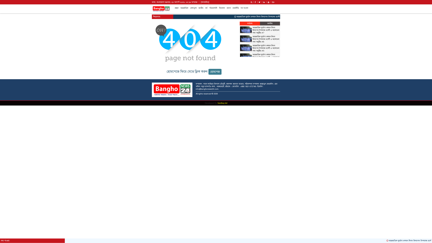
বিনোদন (222, 8)
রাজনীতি (236, 8)
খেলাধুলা (193, 8)
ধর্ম (206, 8)
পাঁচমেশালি (213, 8)
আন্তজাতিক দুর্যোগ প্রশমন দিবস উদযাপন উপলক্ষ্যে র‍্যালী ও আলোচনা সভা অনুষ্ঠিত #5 (266, 48)
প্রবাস (229, 8)
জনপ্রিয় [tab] (270, 23)
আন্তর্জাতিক (184, 8)
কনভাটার (205, 2)
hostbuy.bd (222, 103)
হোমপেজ (215, 71)
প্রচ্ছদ (177, 8)
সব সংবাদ (244, 8)
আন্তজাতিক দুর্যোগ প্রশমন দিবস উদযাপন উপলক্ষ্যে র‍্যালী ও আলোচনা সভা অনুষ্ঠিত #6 (266, 39)
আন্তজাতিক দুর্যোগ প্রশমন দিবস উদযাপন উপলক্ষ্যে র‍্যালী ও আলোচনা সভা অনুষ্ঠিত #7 (262, 16)
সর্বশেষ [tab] (249, 23)
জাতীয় (201, 8)
